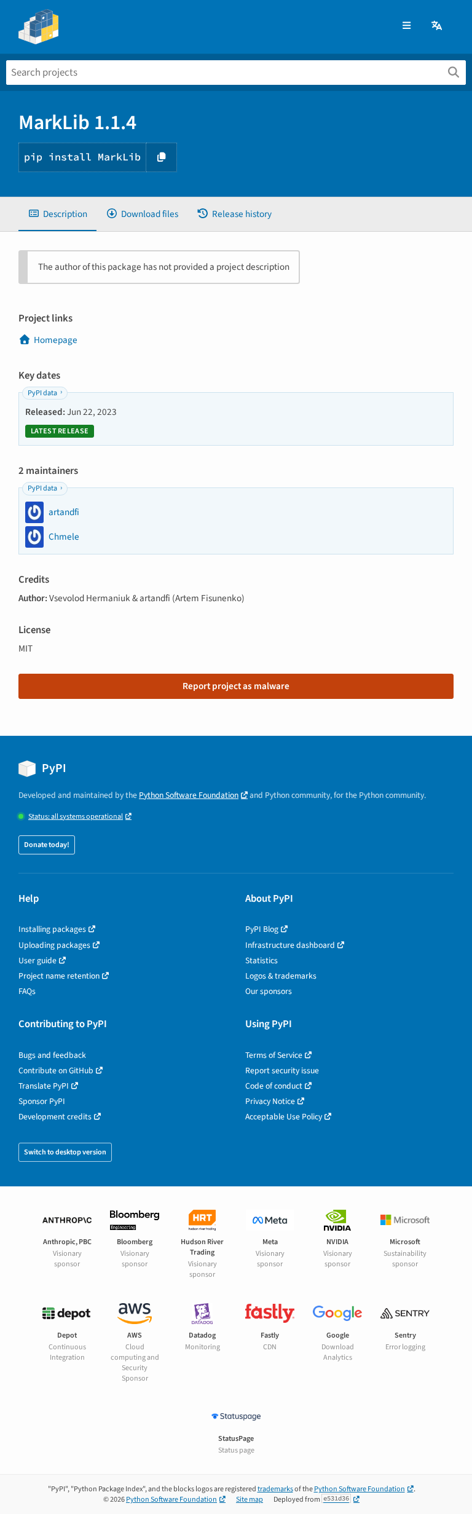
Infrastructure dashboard (290, 945)
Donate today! (46, 845)
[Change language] (438, 26)
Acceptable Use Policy (283, 1116)
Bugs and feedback (52, 1055)
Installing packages (52, 929)
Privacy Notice (270, 1101)
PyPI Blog (261, 929)
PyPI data (42, 393)
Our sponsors (268, 991)
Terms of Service (273, 1055)
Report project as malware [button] (236, 686)
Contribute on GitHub (55, 1070)
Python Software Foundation (188, 795)
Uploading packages (54, 945)
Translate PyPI (43, 1086)
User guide (37, 960)
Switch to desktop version (65, 1152)
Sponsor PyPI (41, 1101)
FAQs (27, 991)
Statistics (261, 960)
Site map (249, 1499)
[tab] (57, 214)
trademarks (275, 1489)
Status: (75, 816)
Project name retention (59, 976)
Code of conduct (273, 1086)
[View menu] (406, 26)
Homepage (55, 340)
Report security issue (282, 1070)
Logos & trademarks (281, 976)
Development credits (55, 1116)
